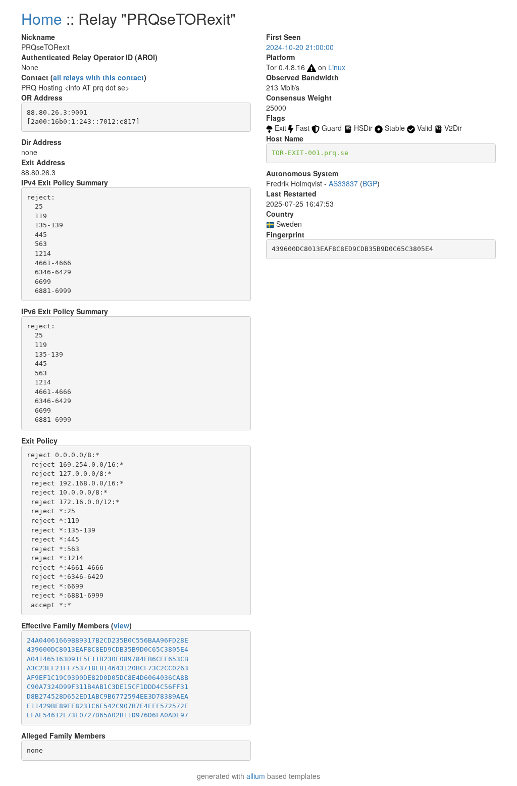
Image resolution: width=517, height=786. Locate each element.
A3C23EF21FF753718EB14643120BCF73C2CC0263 (107, 668)
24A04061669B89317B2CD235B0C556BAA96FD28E (107, 640)
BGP (370, 183)
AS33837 (343, 183)
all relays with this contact (98, 77)
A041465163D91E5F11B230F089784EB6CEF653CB (107, 659)
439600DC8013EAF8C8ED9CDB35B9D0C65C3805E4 (107, 649)
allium (255, 776)
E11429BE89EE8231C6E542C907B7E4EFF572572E (107, 706)
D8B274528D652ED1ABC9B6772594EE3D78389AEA (107, 696)
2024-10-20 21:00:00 (300, 47)
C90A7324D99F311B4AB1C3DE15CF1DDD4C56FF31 (107, 687)
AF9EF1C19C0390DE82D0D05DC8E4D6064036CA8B (107, 677)
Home (41, 18)
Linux (336, 67)
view (121, 625)
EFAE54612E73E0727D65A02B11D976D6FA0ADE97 (107, 715)
